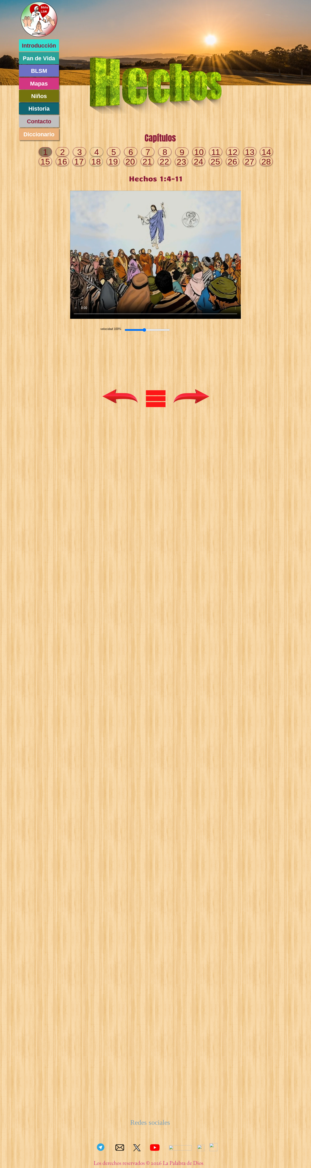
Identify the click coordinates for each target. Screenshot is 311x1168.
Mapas (39, 83)
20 (130, 161)
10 (199, 152)
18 (96, 161)
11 (215, 152)
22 (164, 161)
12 (232, 152)
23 (181, 162)
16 (62, 161)
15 (45, 161)
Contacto (39, 121)
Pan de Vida (39, 58)
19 (113, 161)
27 (249, 161)
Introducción (39, 45)
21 (147, 161)
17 (79, 161)
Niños (39, 96)
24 (198, 161)
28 (266, 161)
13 (250, 152)
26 (232, 161)
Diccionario (38, 134)
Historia (39, 108)
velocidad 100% (110, 329)
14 (266, 152)
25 (215, 161)
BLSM (39, 71)
